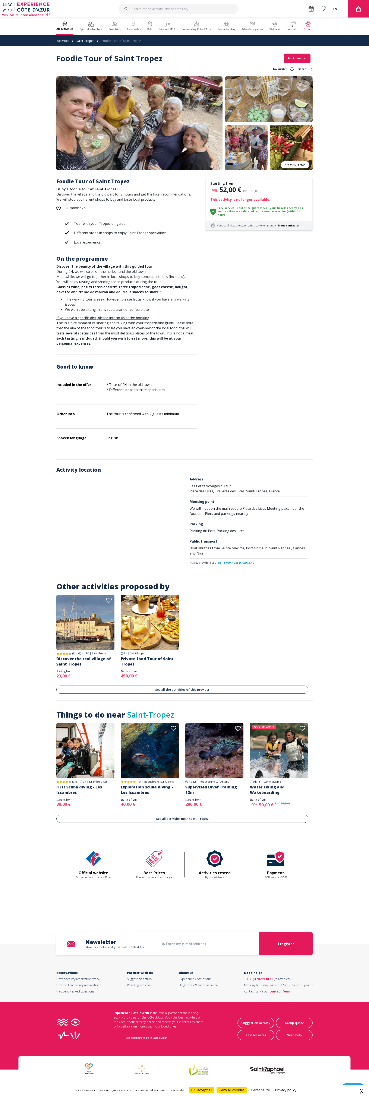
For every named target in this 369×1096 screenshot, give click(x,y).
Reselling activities (139, 985)
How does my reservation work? (78, 979)
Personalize (260, 1090)
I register (286, 943)
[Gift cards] (311, 9)
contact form (279, 991)
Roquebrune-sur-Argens (159, 782)
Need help (294, 1035)
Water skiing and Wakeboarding (267, 789)
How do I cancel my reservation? (78, 985)
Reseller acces (256, 1035)
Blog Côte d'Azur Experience (198, 985)
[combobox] (178, 9)
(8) (73, 653)
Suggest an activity (139, 979)
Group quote (294, 1023)
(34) (74, 782)
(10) (139, 782)
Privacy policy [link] (285, 1090)
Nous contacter (289, 225)
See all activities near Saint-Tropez (182, 819)
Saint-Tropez (85, 41)
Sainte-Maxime (272, 782)
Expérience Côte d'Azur (195, 979)
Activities (63, 41)
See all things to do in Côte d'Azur (146, 1038)
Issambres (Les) (98, 782)
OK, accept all (201, 1090)
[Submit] (127, 8)
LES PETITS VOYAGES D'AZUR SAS (232, 563)
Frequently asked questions (75, 991)
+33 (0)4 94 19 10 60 (258, 979)
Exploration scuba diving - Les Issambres (147, 789)
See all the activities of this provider (182, 689)
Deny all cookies (232, 1090)
